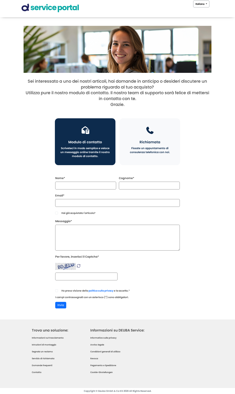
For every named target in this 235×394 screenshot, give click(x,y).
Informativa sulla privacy (103, 337)
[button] (79, 265)
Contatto (36, 372)
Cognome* (126, 178)
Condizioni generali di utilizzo (105, 351)
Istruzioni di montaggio (44, 344)
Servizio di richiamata (43, 358)
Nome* (60, 178)
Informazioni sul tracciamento (48, 337)
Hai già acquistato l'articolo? (78, 213)
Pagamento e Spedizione (103, 365)
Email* (59, 196)
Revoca (94, 358)
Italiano (200, 4)
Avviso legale (97, 344)
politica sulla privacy (101, 290)
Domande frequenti (42, 365)
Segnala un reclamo (42, 351)
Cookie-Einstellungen (101, 372)
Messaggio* (63, 221)
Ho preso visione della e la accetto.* (95, 290)
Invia (60, 305)
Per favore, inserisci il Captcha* (77, 257)
